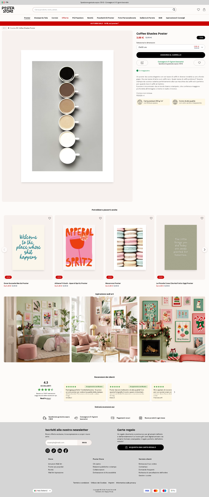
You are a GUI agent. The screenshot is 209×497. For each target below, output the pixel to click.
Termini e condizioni (81, 483)
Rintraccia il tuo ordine (148, 464)
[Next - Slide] (205, 249)
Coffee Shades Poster (27, 28)
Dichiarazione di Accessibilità (104, 472)
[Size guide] (142, 63)
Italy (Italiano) (42, 491)
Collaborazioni (98, 470)
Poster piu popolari (55, 467)
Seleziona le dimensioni (145, 43)
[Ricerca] (174, 9)
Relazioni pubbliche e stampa (104, 467)
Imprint (111, 483)
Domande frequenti (146, 470)
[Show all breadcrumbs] (4, 28)
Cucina (13, 28)
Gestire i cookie (145, 475)
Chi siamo (97, 464)
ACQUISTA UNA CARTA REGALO (142, 447)
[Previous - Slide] (4, 249)
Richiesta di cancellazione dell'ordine (153, 472)
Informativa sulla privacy (126, 483)
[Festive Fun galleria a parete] (172, 329)
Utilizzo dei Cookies (99, 483)
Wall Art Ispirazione (55, 472)
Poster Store (110, 490)
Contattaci (143, 467)
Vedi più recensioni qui (104, 407)
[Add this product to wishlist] (199, 63)
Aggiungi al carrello (170, 55)
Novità (50, 470)
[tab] (198, 10)
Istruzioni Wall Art (55, 464)
